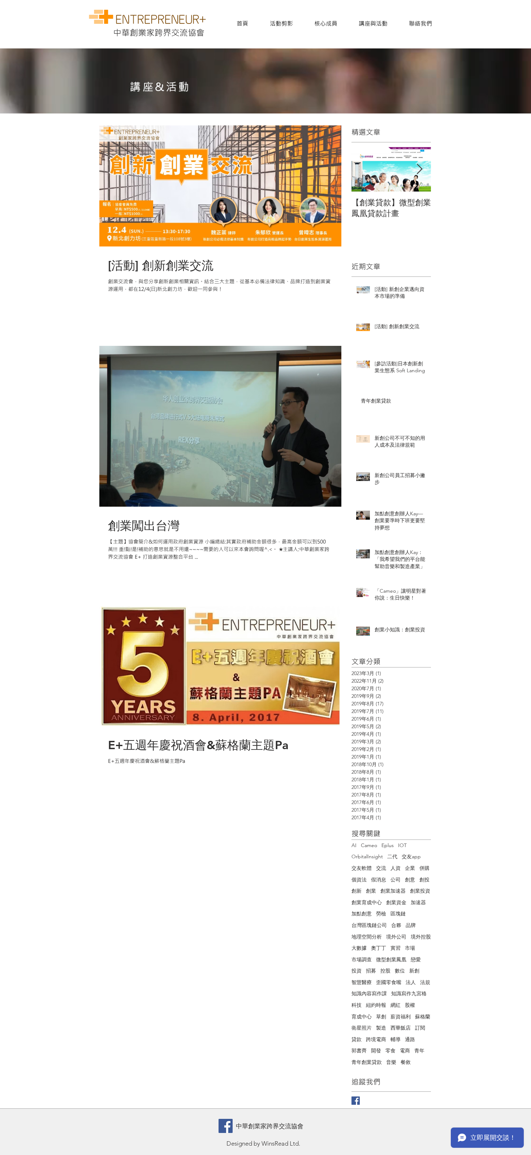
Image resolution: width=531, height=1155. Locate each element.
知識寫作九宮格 (409, 993)
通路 (410, 1039)
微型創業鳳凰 (391, 959)
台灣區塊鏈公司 (369, 925)
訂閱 (420, 1028)
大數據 (359, 948)
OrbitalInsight (367, 856)
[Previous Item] (363, 169)
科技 (356, 1005)
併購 (424, 868)
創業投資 (420, 891)
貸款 (356, 1039)
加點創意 (361, 913)
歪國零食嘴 (388, 982)
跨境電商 (376, 1039)
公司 (395, 879)
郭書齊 (359, 1050)
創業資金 (396, 902)
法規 (425, 982)
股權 (410, 1005)
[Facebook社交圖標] (226, 1126)
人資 (395, 868)
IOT (402, 845)
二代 (392, 856)
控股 (385, 970)
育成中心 (361, 1016)
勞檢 (381, 913)
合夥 (396, 925)
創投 (424, 879)
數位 (400, 970)
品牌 (411, 925)
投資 (356, 970)
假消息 (378, 879)
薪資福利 (400, 1016)
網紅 (395, 1005)
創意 (410, 879)
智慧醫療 (361, 982)
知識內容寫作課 (369, 993)
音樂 (391, 1062)
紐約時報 (376, 1005)
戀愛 (416, 959)
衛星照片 (361, 1028)
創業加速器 (393, 891)
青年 (419, 1050)
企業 (410, 868)
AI (354, 845)
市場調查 (361, 959)
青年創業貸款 (366, 1062)
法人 (411, 982)
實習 (395, 948)
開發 (376, 1050)
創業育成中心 (366, 902)
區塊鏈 (398, 913)
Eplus (387, 845)
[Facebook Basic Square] (355, 1100)
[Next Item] (419, 169)
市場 (410, 948)
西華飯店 (400, 1028)
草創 (381, 1016)
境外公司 (396, 936)
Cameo (369, 845)
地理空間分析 (366, 936)
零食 (390, 1050)
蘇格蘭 (422, 1016)
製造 (381, 1028)
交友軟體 (361, 868)
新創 (414, 970)
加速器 (418, 902)
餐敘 (406, 1062)
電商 (405, 1050)
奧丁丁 (378, 948)
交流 (381, 868)
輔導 (395, 1039)
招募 (371, 970)
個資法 (359, 879)
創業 (371, 891)
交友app (411, 856)
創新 (356, 891)
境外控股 (421, 936)
